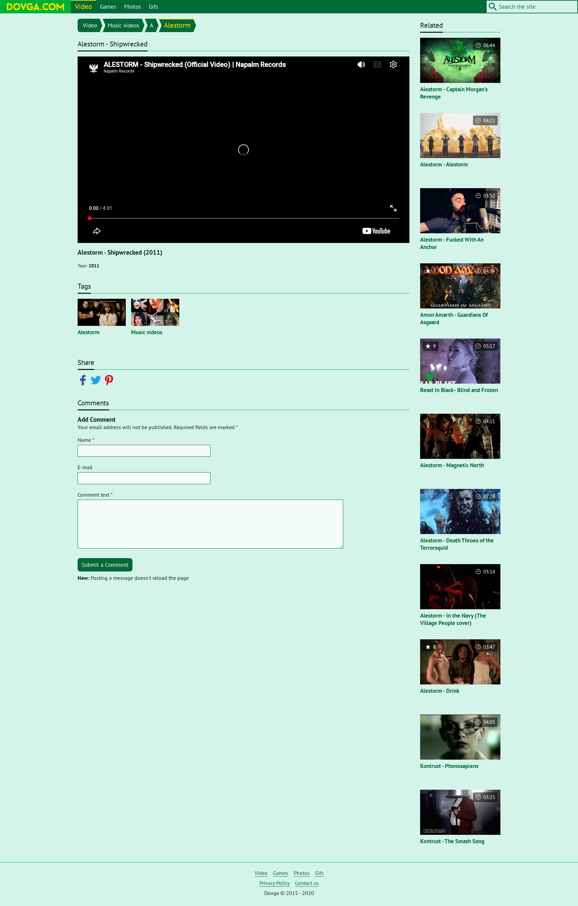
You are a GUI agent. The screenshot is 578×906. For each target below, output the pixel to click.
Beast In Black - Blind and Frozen (459, 390)
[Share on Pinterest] (110, 379)
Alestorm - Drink (439, 690)
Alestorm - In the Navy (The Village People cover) (453, 619)
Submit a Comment (105, 564)
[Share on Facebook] (84, 379)
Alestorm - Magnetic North (452, 465)
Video (83, 6)
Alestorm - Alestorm (444, 164)
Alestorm (177, 25)
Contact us (307, 883)
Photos (132, 6)
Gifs (153, 6)
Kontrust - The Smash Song (452, 841)
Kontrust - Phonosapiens (449, 766)
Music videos (123, 25)
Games (108, 6)
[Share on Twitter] (97, 379)
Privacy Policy (275, 883)
